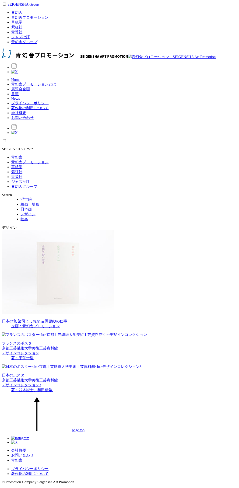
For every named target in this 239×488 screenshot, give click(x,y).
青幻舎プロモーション (30, 17)
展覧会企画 (20, 89)
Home (15, 80)
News (15, 99)
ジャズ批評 (20, 37)
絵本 (24, 219)
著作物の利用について (30, 108)
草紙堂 (16, 22)
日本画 (26, 209)
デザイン (28, 214)
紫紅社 (16, 27)
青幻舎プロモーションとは (33, 84)
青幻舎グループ (24, 42)
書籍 (15, 94)
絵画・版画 (30, 204)
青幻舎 (16, 12)
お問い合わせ (22, 118)
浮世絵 (26, 199)
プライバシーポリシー (30, 103)
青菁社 (16, 32)
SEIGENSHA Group (23, 4)
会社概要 (18, 113)
